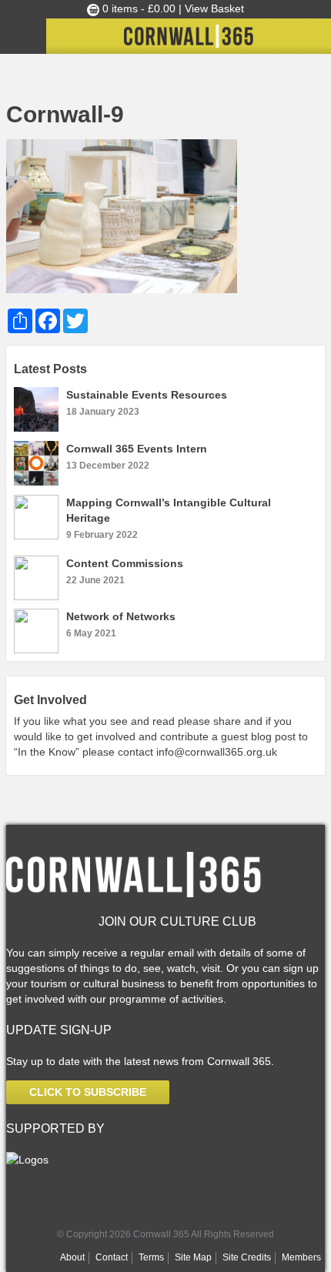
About (72, 1257)
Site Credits (246, 1257)
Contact (111, 1257)
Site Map (193, 1257)
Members (301, 1257)
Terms (151, 1257)
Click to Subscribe (87, 1092)
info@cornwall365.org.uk (216, 752)
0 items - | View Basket (171, 8)
